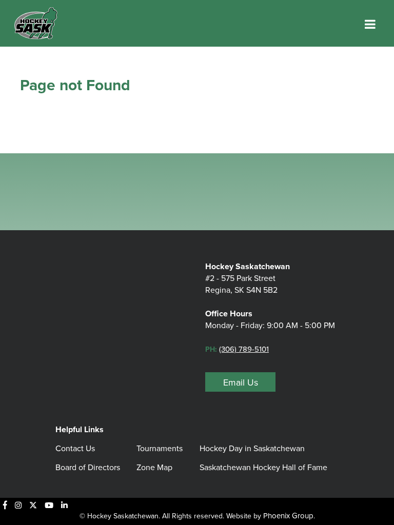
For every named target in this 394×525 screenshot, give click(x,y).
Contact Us (75, 448)
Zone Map (154, 467)
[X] (33, 505)
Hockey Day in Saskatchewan (252, 448)
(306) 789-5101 (244, 349)
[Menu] (370, 24)
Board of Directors (87, 467)
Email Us (240, 382)
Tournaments (159, 448)
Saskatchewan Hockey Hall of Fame (263, 467)
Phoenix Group (288, 515)
